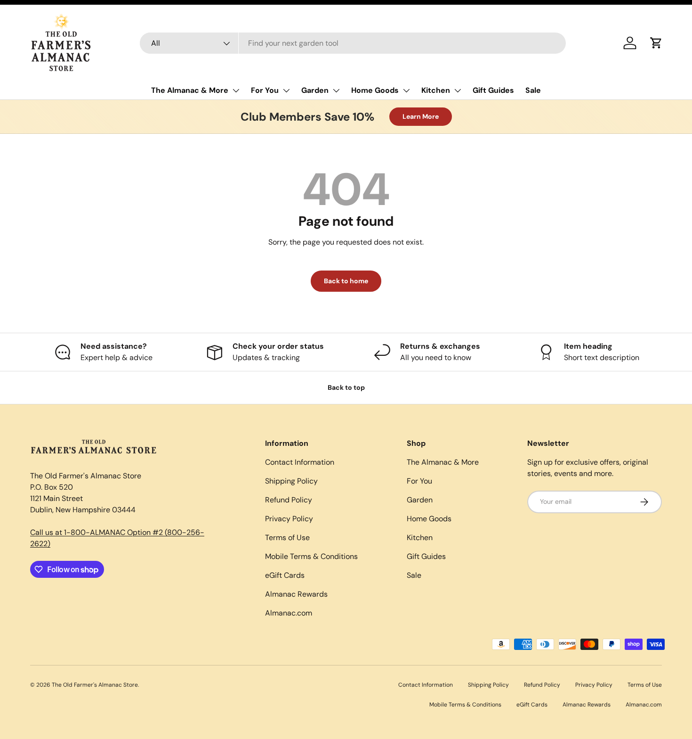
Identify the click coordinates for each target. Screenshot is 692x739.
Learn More (420, 116)
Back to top (346, 387)
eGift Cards (285, 575)
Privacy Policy (289, 519)
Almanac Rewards (296, 594)
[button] (656, 43)
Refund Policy (288, 500)
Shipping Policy (291, 481)
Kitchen (435, 90)
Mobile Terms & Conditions (311, 556)
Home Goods (375, 90)
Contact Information (299, 462)
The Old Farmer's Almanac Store (95, 685)
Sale (533, 90)
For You (265, 90)
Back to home (346, 281)
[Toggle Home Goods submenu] (406, 90)
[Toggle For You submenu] (286, 90)
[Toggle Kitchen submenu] (457, 90)
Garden (315, 90)
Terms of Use (287, 537)
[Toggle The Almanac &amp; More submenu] (235, 90)
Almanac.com (288, 613)
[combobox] (353, 43)
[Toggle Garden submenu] (336, 90)
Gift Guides (493, 90)
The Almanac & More (189, 90)
